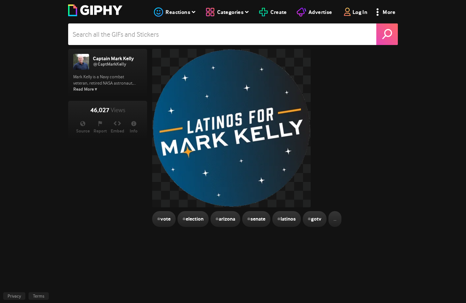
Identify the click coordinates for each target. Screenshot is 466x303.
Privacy (14, 296)
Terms (38, 296)
